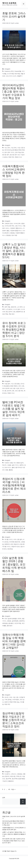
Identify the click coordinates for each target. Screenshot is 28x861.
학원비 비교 (18, 157)
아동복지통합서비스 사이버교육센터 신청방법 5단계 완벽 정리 (13, 170)
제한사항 (12, 776)
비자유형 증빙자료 (14, 542)
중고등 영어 (5, 154)
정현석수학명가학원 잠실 (11, 702)
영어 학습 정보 (19, 152)
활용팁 (11, 470)
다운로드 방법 (8, 463)
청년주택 (8, 778)
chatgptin (7, 69)
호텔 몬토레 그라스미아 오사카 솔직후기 (14, 16)
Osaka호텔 (17, 71)
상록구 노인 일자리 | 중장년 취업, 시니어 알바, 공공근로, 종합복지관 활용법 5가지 (14, 251)
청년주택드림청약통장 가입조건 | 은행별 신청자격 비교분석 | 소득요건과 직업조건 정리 (14, 720)
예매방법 (5, 623)
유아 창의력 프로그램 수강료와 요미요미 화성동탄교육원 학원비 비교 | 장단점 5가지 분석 (14, 329)
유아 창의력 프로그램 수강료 (10, 388)
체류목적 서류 (8, 544)
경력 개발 (7, 307)
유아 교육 (21, 386)
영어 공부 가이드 (9, 152)
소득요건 (13, 774)
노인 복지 (20, 307)
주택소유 (18, 776)
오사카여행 (10, 73)
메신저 (4, 465)
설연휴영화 (15, 621)
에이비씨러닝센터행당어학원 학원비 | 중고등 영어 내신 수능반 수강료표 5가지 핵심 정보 (13, 91)
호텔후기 (19, 76)
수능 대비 (14, 147)
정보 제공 (14, 235)
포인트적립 (17, 623)
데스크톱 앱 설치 (19, 463)
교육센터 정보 (8, 223)
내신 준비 (7, 147)
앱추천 (22, 465)
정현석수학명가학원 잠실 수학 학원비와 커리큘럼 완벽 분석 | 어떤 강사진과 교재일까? (14, 641)
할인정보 (9, 625)
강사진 (6, 697)
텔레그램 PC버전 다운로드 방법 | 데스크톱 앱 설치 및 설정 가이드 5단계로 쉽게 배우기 (13, 408)
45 (9, 789)
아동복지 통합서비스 (16, 228)
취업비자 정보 (15, 546)
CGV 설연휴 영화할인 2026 (12, 618)
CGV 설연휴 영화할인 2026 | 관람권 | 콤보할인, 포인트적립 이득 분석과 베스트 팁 (14, 564)
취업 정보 (11, 314)
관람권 (9, 621)
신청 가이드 (18, 226)
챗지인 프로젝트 (9, 3)
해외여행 (17, 73)
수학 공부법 (7, 699)
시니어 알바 (16, 309)
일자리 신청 (11, 311)
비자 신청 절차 (18, 539)
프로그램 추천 (19, 390)
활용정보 (11, 781)
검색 (3, 797)
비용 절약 (7, 383)
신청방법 (19, 774)
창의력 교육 (10, 390)
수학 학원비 (15, 699)
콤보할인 (11, 623)
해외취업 (10, 549)
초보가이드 (7, 467)
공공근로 (13, 307)
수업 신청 (15, 697)
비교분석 (7, 774)
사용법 (9, 465)
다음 (13, 789)
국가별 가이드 (8, 539)
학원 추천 (11, 157)
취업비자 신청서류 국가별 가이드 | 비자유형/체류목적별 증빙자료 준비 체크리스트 (14, 485)
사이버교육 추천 (9, 226)
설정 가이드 (15, 465)
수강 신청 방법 (15, 383)
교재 (10, 697)
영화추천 (21, 621)
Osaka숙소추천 (9, 71)
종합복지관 (19, 311)
